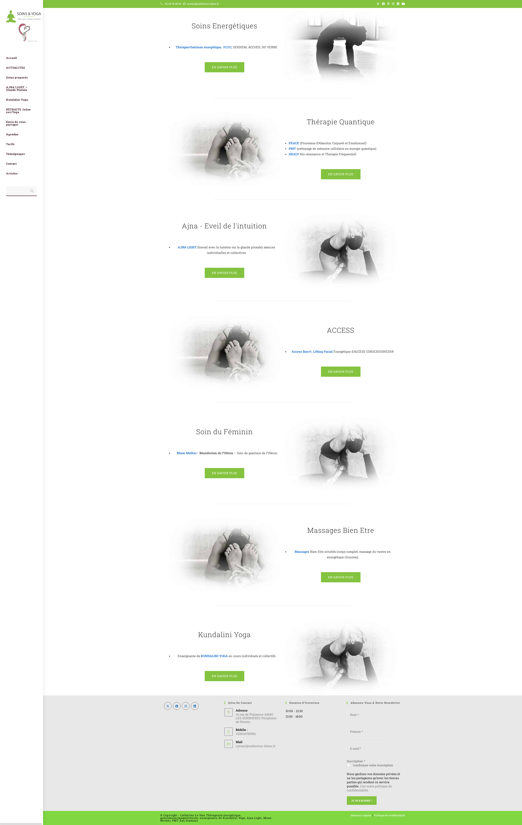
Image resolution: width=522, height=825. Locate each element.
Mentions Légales (361, 815)
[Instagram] (186, 706)
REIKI (227, 47)
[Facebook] (177, 706)
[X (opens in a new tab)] (378, 4)
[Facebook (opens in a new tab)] (383, 4)
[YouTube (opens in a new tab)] (402, 4)
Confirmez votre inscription (372, 765)
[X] (168, 706)
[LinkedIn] (195, 706)
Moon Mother (187, 453)
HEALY (294, 154)
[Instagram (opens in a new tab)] (393, 4)
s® (302, 351)
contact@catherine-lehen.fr (203, 3)
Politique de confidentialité (389, 815)
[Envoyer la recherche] (32, 191)
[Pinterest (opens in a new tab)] (388, 4)
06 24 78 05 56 (173, 3)
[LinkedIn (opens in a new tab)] (398, 4)
